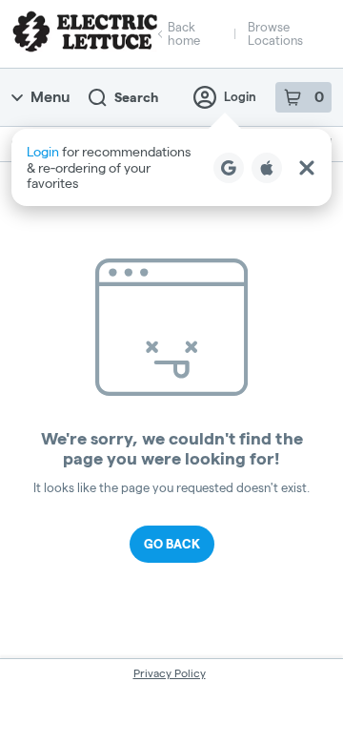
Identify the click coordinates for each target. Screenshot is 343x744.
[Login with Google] (228, 168)
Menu (50, 97)
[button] (171, 167)
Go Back (172, 543)
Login (240, 96)
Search (136, 97)
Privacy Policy (169, 673)
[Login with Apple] (267, 168)
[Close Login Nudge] (306, 167)
